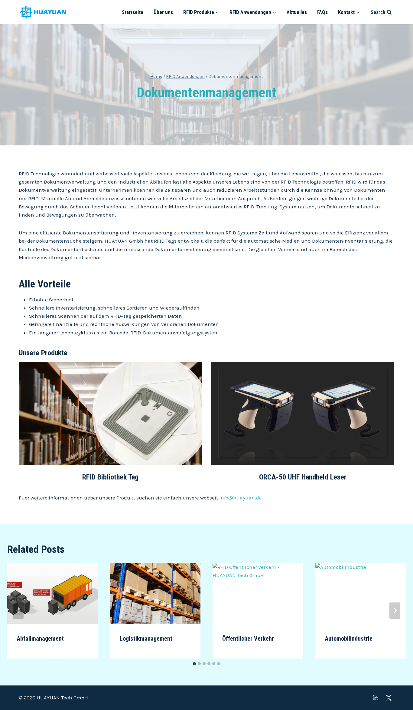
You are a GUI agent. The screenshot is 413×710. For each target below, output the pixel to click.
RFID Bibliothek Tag (110, 477)
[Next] (394, 610)
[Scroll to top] (398, 688)
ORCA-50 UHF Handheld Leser (302, 477)
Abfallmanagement (40, 638)
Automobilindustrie (348, 638)
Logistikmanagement (146, 638)
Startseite (132, 12)
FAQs (322, 12)
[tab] (194, 663)
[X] (388, 697)
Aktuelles (297, 12)
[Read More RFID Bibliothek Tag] (110, 413)
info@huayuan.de (240, 498)
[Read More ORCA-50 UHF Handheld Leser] (302, 413)
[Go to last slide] (18, 610)
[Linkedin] (375, 697)
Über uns (163, 12)
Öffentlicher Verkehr (248, 638)
